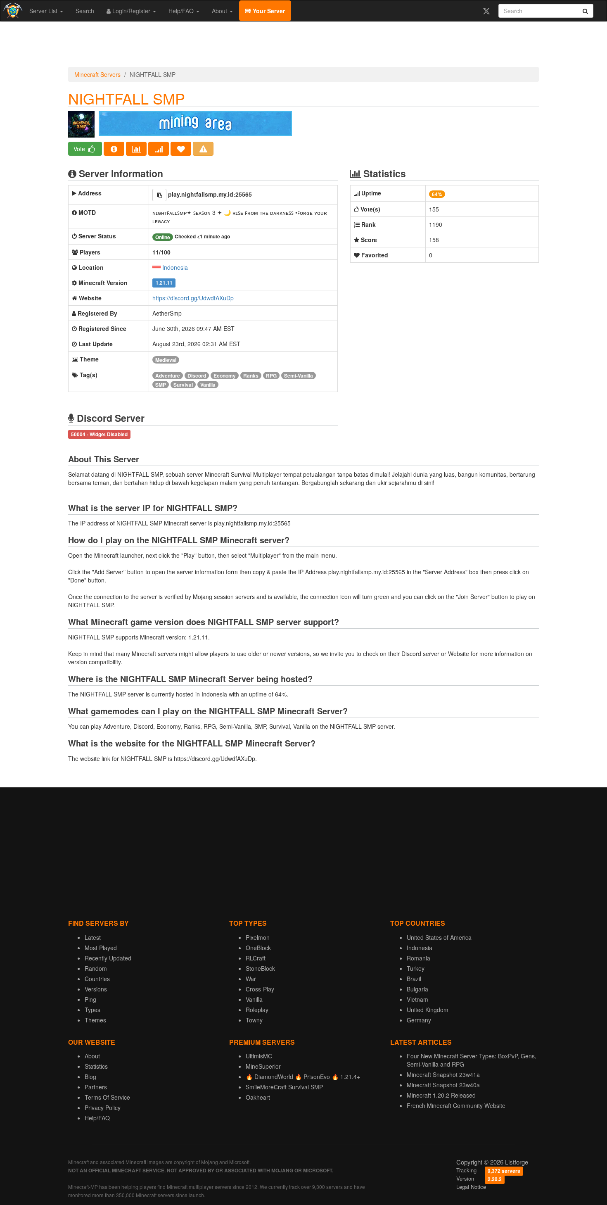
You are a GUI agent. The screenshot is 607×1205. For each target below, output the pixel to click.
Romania (418, 958)
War (251, 978)
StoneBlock (260, 968)
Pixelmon (258, 937)
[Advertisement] (303, 46)
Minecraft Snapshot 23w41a (443, 1074)
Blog (90, 1076)
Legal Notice (471, 1187)
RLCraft (256, 958)
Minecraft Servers (97, 74)
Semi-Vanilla (298, 375)
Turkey (415, 968)
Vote (80, 149)
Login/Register (131, 11)
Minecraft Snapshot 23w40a (443, 1085)
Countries (97, 978)
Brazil (414, 978)
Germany (419, 1020)
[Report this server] (203, 149)
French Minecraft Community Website (456, 1105)
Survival (183, 384)
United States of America (439, 937)
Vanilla (208, 384)
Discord (196, 375)
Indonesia (175, 267)
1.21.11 (164, 283)
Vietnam (417, 999)
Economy (224, 375)
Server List (44, 11)
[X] (486, 10)
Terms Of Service (107, 1097)
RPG (271, 375)
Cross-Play (260, 989)
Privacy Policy (103, 1107)
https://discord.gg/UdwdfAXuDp (193, 298)
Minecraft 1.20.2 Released (441, 1095)
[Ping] (158, 149)
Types (92, 1009)
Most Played (101, 948)
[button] (159, 195)
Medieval (165, 360)
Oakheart (258, 1097)
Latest (93, 937)
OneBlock (258, 948)
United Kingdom (427, 1009)
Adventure (167, 375)
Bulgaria (417, 989)
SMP (160, 384)
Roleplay (257, 1009)
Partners (96, 1087)
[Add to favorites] (181, 149)
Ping (90, 999)
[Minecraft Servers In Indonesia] (156, 267)
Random (96, 968)
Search (85, 11)
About (220, 11)
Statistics (96, 1066)
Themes (95, 1020)
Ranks (250, 375)
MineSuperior (263, 1066)
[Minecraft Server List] (11, 10)
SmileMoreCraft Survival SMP (284, 1087)
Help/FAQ (181, 11)
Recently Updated (108, 958)
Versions (96, 989)
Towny (254, 1020)
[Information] (114, 149)
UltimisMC (259, 1056)
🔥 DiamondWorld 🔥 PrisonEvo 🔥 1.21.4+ (303, 1076)
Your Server (268, 11)
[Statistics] (136, 149)
